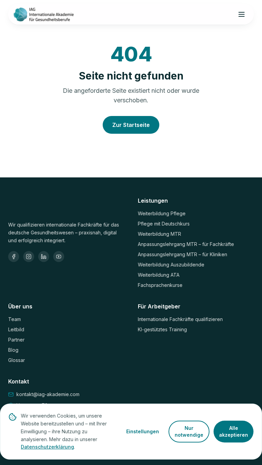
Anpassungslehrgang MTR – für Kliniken (182, 254)
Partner (16, 340)
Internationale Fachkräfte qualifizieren (180, 319)
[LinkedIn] (43, 256)
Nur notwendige (189, 431)
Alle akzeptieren (233, 431)
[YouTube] (58, 256)
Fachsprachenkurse (160, 285)
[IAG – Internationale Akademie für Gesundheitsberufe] (44, 14)
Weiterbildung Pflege (162, 213)
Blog (13, 350)
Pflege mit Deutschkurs (164, 224)
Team (14, 319)
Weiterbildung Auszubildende (171, 264)
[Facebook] (13, 256)
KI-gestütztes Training (162, 329)
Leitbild (16, 329)
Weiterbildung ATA (158, 275)
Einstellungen (142, 431)
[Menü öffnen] (241, 14)
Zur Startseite (131, 124)
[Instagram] (28, 256)
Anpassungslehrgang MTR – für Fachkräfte (186, 244)
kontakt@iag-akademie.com (47, 394)
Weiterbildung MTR (159, 234)
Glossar (16, 360)
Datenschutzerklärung (47, 447)
